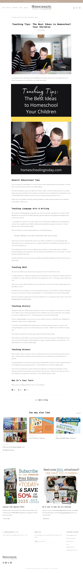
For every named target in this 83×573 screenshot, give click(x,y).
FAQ (67, 544)
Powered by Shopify (54, 568)
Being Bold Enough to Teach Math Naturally (21, 299)
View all (78, 413)
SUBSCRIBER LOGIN (71, 535)
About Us (8, 7)
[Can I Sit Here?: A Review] (41, 425)
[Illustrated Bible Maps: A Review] (68, 425)
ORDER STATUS (70, 547)
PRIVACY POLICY (70, 538)
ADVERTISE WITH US (71, 550)
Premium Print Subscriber (20, 510)
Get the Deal (7, 518)
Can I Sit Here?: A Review (37, 438)
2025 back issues (6, 512)
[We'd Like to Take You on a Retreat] (61, 486)
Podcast (26, 7)
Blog (15, 17)
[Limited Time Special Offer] (22, 486)
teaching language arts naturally (28, 213)
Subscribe (15, 7)
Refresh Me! (46, 518)
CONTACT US (69, 541)
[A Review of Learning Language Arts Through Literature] (15, 429)
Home (3, 7)
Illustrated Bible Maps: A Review (66, 438)
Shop (21, 7)
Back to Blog (43, 400)
